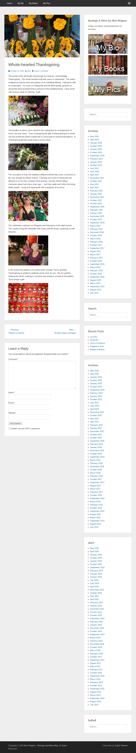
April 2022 (94, 187)
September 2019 (97, 222)
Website (11, 413)
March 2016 (95, 267)
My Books (33, 3)
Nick (29, 71)
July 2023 (94, 168)
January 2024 (96, 162)
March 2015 (95, 283)
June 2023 (94, 171)
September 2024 (97, 155)
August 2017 (95, 251)
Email (11, 403)
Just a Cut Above (97, 343)
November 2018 (97, 232)
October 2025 (96, 146)
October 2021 (96, 200)
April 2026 (94, 139)
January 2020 (96, 213)
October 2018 (96, 235)
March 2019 (95, 226)
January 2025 (96, 149)
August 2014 (95, 290)
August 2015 (95, 280)
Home (9, 3)
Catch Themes (121, 745)
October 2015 (96, 274)
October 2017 (96, 245)
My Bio (21, 3)
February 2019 (96, 229)
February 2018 (96, 242)
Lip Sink (93, 337)
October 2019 (96, 219)
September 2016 (97, 264)
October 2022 (96, 181)
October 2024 (96, 152)
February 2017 (96, 258)
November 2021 (97, 197)
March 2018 (95, 238)
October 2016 (96, 261)
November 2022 (97, 178)
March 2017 (95, 254)
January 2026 (96, 143)
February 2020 (96, 210)
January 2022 (96, 194)
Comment (13, 359)
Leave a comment (41, 71)
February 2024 (96, 159)
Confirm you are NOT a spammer (25, 428)
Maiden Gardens (97, 349)
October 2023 (96, 165)
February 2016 (96, 270)
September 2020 (97, 207)
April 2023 (94, 175)
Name (11, 392)
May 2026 (94, 136)
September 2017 (97, 248)
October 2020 (96, 203)
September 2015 (97, 277)
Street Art (94, 340)
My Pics (46, 3)
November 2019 (97, 216)
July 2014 (94, 293)
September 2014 (97, 286)
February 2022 (96, 191)
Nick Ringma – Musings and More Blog (41, 745)
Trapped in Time (97, 346)
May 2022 (94, 184)
